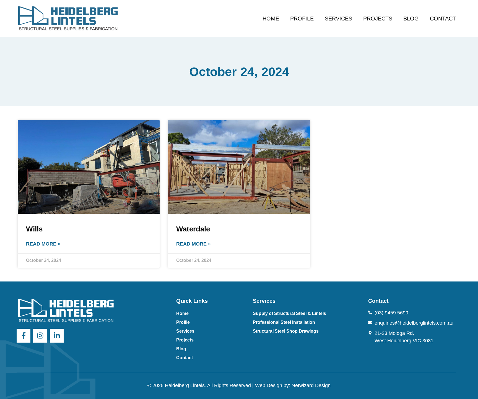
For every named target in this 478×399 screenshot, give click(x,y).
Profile (302, 18)
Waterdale (193, 229)
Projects (377, 18)
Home (271, 18)
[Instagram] (40, 336)
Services (338, 18)
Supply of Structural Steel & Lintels (289, 313)
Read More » (43, 244)
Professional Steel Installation (284, 322)
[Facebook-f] (23, 336)
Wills (34, 229)
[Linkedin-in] (57, 336)
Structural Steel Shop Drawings (286, 331)
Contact (443, 18)
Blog (411, 18)
